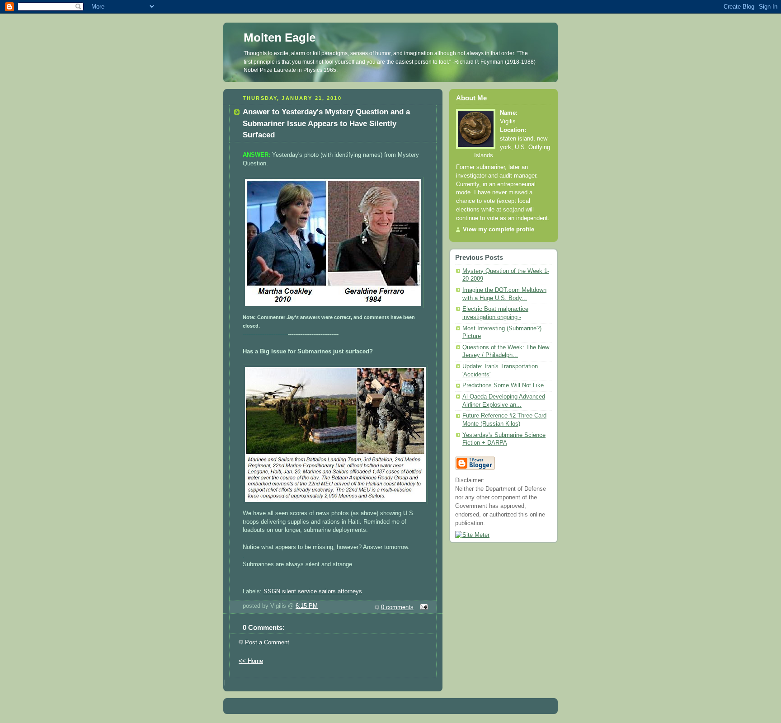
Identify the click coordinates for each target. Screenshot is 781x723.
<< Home (251, 661)
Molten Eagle (279, 37)
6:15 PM (307, 606)
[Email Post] (422, 607)
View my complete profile (498, 229)
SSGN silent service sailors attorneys (312, 591)
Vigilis (508, 121)
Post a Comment (267, 642)
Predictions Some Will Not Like (503, 385)
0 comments (397, 607)
